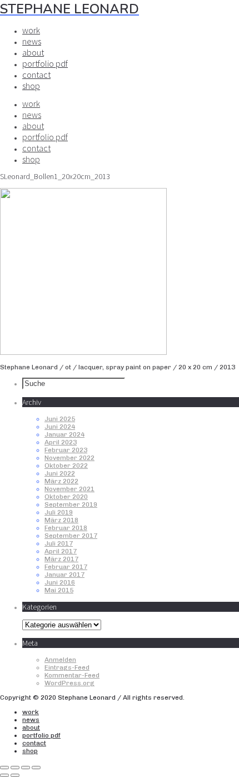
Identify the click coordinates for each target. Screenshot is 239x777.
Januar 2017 (64, 574)
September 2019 (70, 504)
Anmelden (60, 660)
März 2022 (61, 481)
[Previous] (4, 775)
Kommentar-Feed (71, 675)
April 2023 (60, 442)
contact (36, 74)
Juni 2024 (59, 426)
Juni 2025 (59, 419)
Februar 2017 (65, 567)
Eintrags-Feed (66, 667)
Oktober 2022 (66, 465)
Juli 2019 (58, 512)
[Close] (4, 767)
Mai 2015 (58, 590)
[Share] (15, 767)
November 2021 (69, 489)
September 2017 (70, 536)
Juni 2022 (59, 473)
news (31, 41)
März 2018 (61, 520)
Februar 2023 (65, 450)
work (31, 30)
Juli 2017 (58, 543)
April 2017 (60, 551)
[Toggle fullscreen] (25, 767)
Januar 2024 (64, 434)
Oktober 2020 (66, 497)
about (33, 52)
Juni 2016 (59, 582)
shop (31, 85)
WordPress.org (69, 683)
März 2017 (61, 559)
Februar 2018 (65, 528)
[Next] (15, 775)
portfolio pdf (45, 63)
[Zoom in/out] (36, 767)
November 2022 (69, 458)
